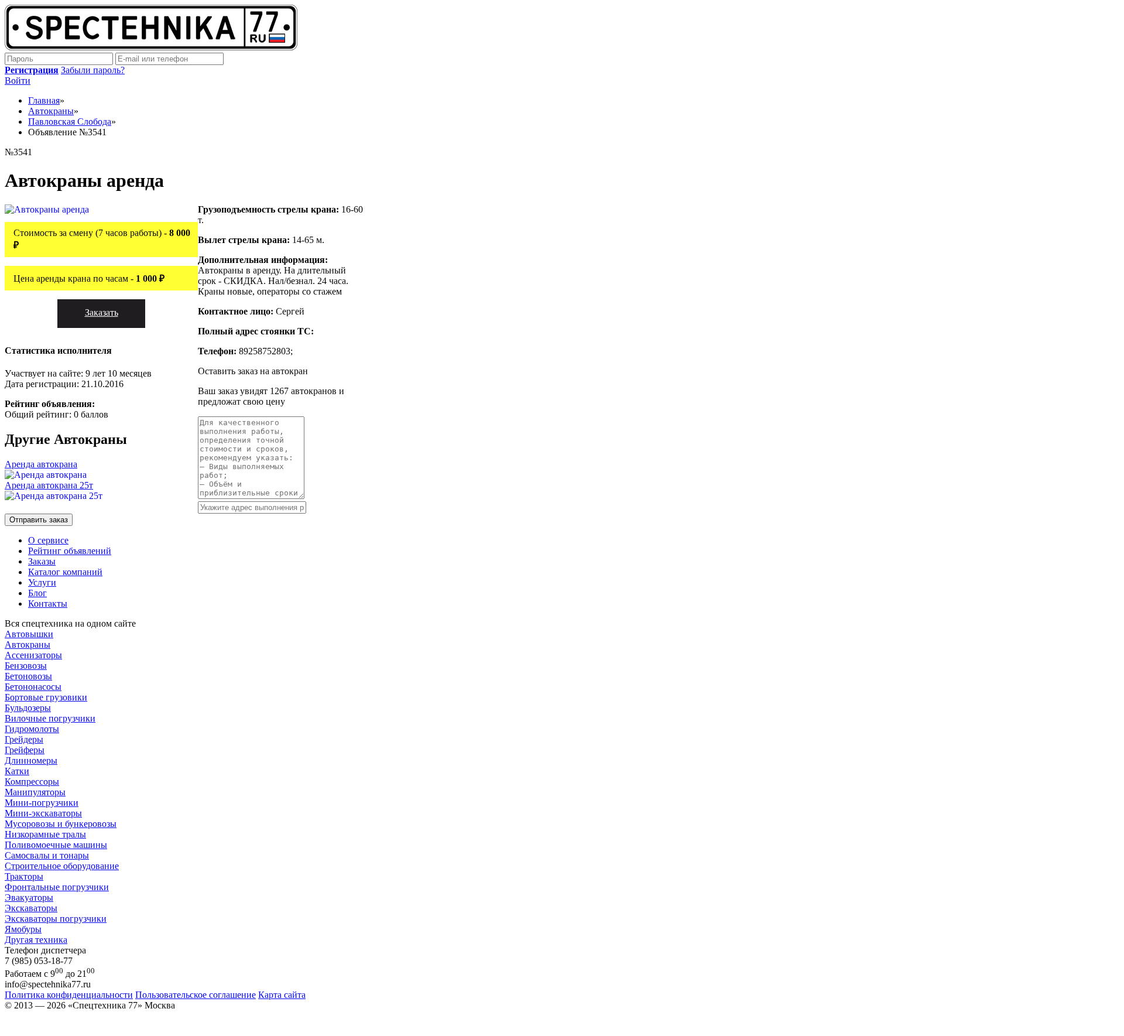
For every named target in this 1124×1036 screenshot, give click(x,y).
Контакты (47, 603)
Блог (37, 593)
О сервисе (48, 540)
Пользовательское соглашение (195, 995)
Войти (17, 81)
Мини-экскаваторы (43, 813)
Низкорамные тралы (45, 834)
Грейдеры (24, 739)
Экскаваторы (31, 908)
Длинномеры (31, 760)
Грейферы (24, 750)
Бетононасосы (33, 687)
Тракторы (24, 876)
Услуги (42, 582)
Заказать (101, 312)
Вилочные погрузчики (50, 718)
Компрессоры (32, 782)
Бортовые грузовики (46, 697)
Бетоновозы (28, 676)
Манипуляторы (35, 792)
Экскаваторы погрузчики (56, 919)
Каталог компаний (65, 572)
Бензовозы (26, 666)
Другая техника (36, 940)
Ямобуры (23, 929)
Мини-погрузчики (41, 803)
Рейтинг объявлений (69, 551)
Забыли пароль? (93, 70)
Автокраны (27, 644)
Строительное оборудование (62, 866)
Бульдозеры (28, 708)
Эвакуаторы (29, 897)
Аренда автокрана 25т (49, 485)
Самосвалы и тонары (47, 855)
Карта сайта (282, 995)
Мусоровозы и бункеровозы (60, 824)
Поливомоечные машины (56, 845)
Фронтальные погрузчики (57, 887)
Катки (17, 771)
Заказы (42, 561)
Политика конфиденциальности (69, 995)
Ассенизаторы (33, 655)
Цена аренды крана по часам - (89, 278)
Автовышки (29, 634)
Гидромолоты (32, 729)
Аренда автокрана (41, 464)
